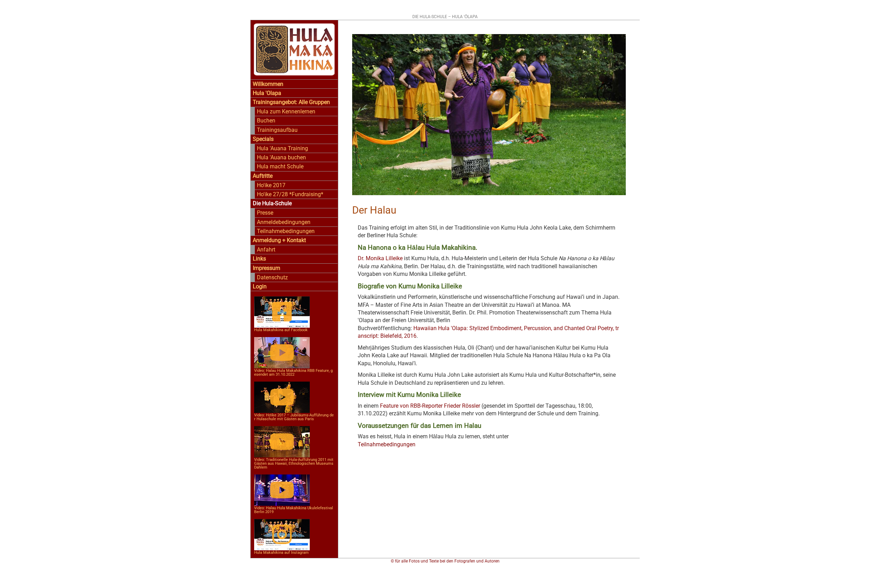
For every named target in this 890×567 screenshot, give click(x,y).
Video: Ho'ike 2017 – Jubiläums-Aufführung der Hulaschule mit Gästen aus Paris (294, 417)
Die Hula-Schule (272, 203)
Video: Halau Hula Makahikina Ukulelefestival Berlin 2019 (293, 510)
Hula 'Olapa (267, 93)
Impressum (266, 268)
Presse (265, 212)
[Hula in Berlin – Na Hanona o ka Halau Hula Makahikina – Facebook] (282, 318)
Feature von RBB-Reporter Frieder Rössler (430, 405)
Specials (263, 139)
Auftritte (263, 176)
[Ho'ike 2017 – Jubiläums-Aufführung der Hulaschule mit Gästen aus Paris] (282, 403)
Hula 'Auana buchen (281, 157)
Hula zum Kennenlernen (286, 111)
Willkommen (268, 84)
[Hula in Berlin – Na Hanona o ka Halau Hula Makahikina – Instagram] (282, 540)
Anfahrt (266, 249)
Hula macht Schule (280, 166)
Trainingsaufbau (277, 130)
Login (260, 286)
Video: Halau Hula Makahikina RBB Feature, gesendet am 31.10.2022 (293, 372)
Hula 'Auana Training (282, 148)
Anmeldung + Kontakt (279, 240)
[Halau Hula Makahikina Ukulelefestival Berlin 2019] (282, 496)
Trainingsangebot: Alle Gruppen (291, 102)
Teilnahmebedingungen (286, 231)
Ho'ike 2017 (271, 185)
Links (259, 258)
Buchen (266, 120)
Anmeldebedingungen (283, 222)
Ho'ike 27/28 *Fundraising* (290, 194)
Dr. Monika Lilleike (380, 258)
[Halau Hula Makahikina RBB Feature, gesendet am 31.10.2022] (282, 359)
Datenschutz (272, 277)
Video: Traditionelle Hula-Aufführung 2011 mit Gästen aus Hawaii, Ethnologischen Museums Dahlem (293, 463)
